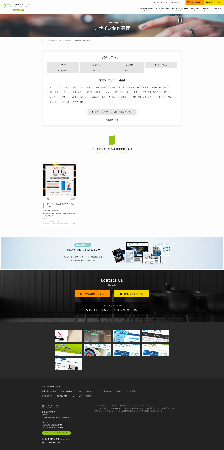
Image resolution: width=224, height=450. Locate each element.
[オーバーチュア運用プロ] (126, 346)
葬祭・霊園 (79, 102)
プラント (53, 102)
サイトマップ (77, 396)
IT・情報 (64, 87)
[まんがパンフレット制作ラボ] (126, 332)
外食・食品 (77, 92)
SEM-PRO (135, 408)
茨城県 (73, 199)
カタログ (64, 71)
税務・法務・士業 (121, 92)
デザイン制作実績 (162, 9)
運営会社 (89, 396)
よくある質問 (216, 9)
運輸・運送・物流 (160, 87)
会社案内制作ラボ (127, 411)
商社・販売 (54, 92)
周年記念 (65, 102)
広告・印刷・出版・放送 (142, 97)
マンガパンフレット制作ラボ (111, 411)
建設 (146, 87)
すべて (64, 65)
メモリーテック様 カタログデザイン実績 (60, 205)
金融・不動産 (101, 87)
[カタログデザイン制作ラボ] (97, 332)
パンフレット (96, 65)
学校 (65, 92)
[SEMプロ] (97, 346)
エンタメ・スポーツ (79, 97)
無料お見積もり (196, 2)
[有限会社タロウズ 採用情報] (68, 360)
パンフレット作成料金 (180, 9)
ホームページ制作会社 (119, 405)
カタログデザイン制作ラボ (142, 411)
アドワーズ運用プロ (162, 408)
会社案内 (129, 65)
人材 (107, 92)
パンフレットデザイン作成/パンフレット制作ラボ (166, 2)
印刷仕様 (205, 9)
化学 (165, 92)
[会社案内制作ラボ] (68, 332)
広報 (169, 97)
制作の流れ (195, 9)
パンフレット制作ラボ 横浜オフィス (55, 433)
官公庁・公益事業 (93, 92)
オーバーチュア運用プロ (147, 408)
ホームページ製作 (100, 408)
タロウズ (130, 405)
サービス (87, 87)
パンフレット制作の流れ (103, 391)
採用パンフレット (162, 65)
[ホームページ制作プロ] (155, 332)
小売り (159, 97)
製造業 (75, 87)
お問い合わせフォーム (133, 294)
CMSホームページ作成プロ (121, 408)
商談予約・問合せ (215, 2)
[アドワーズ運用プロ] (155, 346)
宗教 (64, 97)
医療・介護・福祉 (118, 87)
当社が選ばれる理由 (145, 9)
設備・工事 (135, 87)
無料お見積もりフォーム (95, 294)
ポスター (96, 71)
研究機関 (124, 97)
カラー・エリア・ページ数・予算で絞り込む (113, 112)
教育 (135, 92)
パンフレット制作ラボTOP (51, 386)
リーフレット (129, 71)
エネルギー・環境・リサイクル (103, 97)
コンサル (53, 97)
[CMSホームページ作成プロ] (68, 346)
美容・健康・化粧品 (150, 92)
